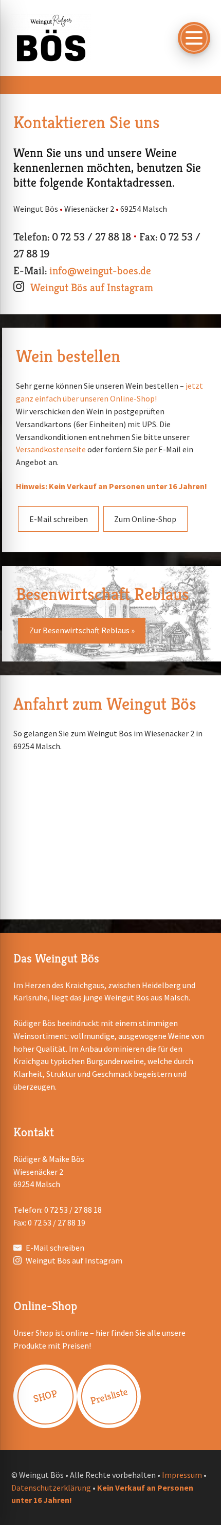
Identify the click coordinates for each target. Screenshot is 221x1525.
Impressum (182, 1475)
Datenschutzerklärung (51, 1487)
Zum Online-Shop (145, 519)
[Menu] (194, 38)
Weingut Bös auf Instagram (91, 287)
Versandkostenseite (51, 449)
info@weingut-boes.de (100, 270)
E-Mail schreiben (58, 519)
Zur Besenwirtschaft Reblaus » (82, 630)
